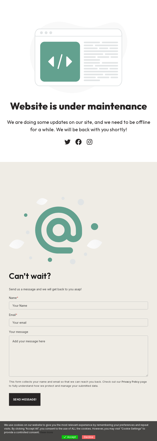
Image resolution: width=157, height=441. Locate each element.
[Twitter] (67, 142)
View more (46, 432)
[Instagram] (89, 142)
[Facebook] (78, 142)
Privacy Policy (130, 381)
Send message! (24, 399)
